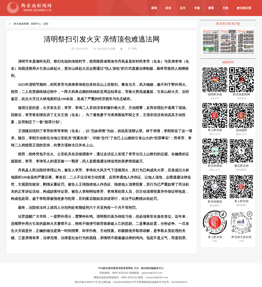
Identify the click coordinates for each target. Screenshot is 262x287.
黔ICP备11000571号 (86, 282)
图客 (211, 7)
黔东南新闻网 (21, 23)
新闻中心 (36, 23)
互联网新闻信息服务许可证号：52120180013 (162, 282)
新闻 (154, 7)
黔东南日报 (244, 7)
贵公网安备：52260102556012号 (117, 282)
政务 (168, 7)
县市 (183, 7)
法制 (45, 23)
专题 (197, 7)
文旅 (225, 7)
